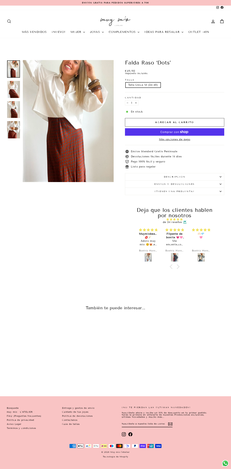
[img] (174, 219)
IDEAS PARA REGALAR (162, 32)
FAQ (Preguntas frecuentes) (24, 416)
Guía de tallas (71, 424)
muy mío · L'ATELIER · (20, 412)
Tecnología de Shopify (115, 456)
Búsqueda (13, 408)
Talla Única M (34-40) (143, 84)
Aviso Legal (14, 424)
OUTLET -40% (198, 32)
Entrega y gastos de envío (78, 408)
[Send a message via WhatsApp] (225, 463)
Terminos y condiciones (21, 428)
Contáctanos (69, 420)
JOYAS (95, 32)
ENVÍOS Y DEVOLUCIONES (174, 184)
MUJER (76, 32)
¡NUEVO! (58, 32)
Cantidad (133, 98)
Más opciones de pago (174, 139)
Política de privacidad (20, 420)
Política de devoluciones (77, 416)
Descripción (175, 176)
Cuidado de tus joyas (75, 412)
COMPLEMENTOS (123, 32)
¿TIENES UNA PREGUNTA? (175, 191)
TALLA (130, 80)
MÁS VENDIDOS (34, 32)
